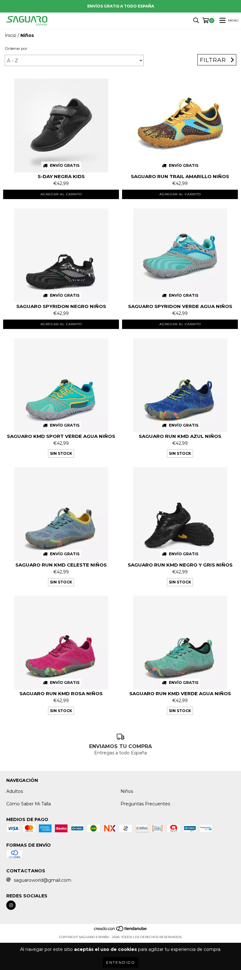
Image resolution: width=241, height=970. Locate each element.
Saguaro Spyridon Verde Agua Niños (180, 306)
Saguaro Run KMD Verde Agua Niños (180, 693)
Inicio (10, 35)
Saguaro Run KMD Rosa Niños (61, 693)
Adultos (14, 791)
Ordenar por (16, 48)
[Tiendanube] (120, 931)
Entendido (120, 962)
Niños (126, 791)
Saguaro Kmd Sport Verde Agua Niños (61, 436)
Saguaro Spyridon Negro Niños (61, 306)
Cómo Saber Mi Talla (28, 804)
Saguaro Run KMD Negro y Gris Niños (180, 564)
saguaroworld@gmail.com (42, 880)
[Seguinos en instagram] (11, 905)
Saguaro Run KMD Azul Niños (180, 436)
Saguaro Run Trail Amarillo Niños (180, 176)
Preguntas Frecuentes (145, 804)
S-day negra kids (61, 176)
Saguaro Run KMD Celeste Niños (61, 564)
